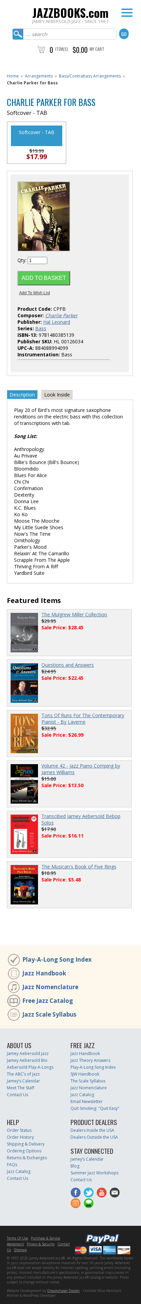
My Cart (97, 49)
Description (22, 394)
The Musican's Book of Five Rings (78, 866)
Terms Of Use (17, 1238)
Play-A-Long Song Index (57, 959)
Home (13, 76)
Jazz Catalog (82, 1095)
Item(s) (61, 49)
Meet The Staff (20, 1088)
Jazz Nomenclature (50, 987)
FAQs (12, 1164)
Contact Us (17, 1095)
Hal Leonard (56, 322)
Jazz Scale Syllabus (49, 1014)
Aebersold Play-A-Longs (30, 1067)
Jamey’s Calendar (23, 1081)
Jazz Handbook (44, 973)
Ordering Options (24, 1151)
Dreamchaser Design (63, 1290)
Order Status (19, 1130)
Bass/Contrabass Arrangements (90, 76)
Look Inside (57, 394)
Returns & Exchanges (27, 1158)
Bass (40, 328)
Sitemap (20, 1249)
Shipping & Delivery (25, 1144)
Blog (74, 1166)
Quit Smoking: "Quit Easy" (94, 1108)
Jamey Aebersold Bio (27, 1060)
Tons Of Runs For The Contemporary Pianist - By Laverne (82, 718)
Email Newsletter (86, 1101)
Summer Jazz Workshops (94, 1173)
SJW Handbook (84, 1074)
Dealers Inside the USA (92, 1130)
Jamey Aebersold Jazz (28, 1053)
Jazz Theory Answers (90, 1060)
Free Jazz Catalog (47, 1001)
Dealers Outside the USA (94, 1137)
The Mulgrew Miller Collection (74, 614)
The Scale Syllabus (87, 1081)
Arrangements (39, 76)
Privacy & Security (41, 1244)
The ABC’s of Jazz (23, 1074)
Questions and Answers (67, 665)
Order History (20, 1137)
